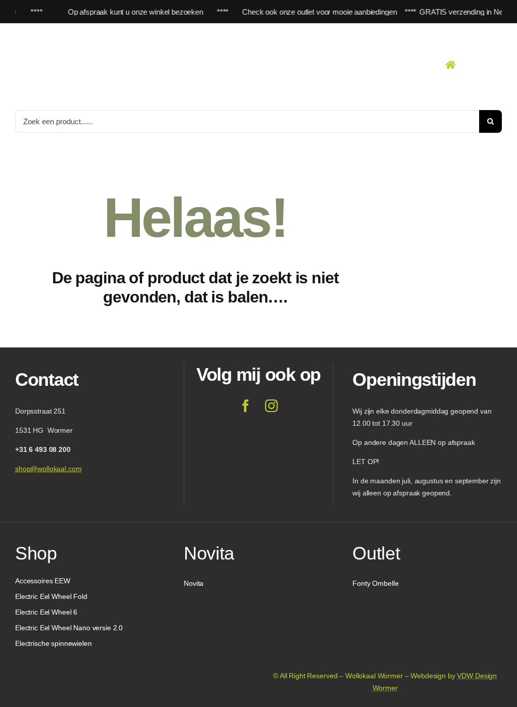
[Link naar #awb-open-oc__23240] (450, 64)
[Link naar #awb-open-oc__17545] (475, 64)
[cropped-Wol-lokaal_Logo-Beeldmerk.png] (39, 654)
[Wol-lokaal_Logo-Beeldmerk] (65, 33)
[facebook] (245, 405)
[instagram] (271, 405)
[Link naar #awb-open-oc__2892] (498, 64)
